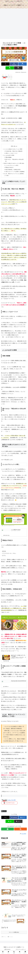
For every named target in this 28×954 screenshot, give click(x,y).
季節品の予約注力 (9, 167)
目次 (12, 146)
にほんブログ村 (11, 800)
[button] (18, 68)
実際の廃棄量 (8, 157)
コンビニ (4, 811)
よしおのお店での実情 (9, 155)
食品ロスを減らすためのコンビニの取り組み (14, 163)
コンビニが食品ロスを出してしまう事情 (13, 149)
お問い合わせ (7, 949)
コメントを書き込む (14, 932)
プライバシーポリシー (21, 949)
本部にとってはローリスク (11, 153)
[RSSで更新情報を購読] (20, 829)
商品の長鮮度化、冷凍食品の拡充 (12, 169)
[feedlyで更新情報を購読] (7, 829)
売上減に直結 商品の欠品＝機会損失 (13, 151)
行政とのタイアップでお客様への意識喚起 (14, 171)
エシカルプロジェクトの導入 (11, 165)
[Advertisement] (14, 24)
